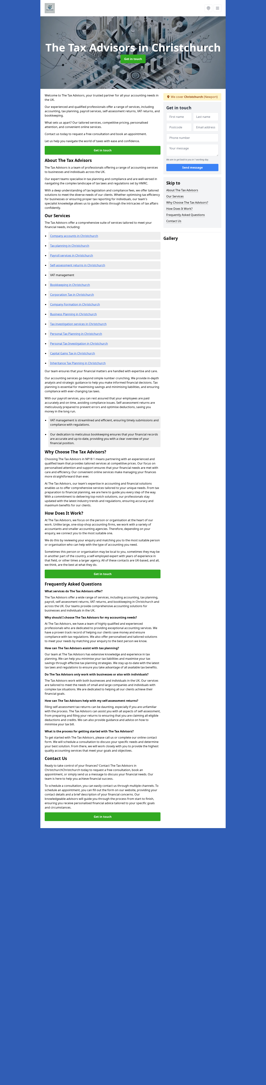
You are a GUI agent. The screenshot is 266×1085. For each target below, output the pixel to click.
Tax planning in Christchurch (69, 246)
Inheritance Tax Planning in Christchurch (78, 363)
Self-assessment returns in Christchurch (77, 265)
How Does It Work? (179, 209)
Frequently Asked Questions (185, 215)
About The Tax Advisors (182, 190)
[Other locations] (208, 8)
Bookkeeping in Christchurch (70, 285)
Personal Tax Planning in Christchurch (76, 334)
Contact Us (173, 221)
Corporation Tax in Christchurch (72, 295)
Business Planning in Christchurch (73, 314)
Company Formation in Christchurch (75, 304)
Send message (192, 168)
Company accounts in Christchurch (74, 236)
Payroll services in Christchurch (71, 255)
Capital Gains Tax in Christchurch (72, 353)
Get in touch (133, 59)
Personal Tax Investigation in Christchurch (79, 344)
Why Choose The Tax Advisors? (187, 202)
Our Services (175, 196)
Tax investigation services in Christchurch (78, 324)
